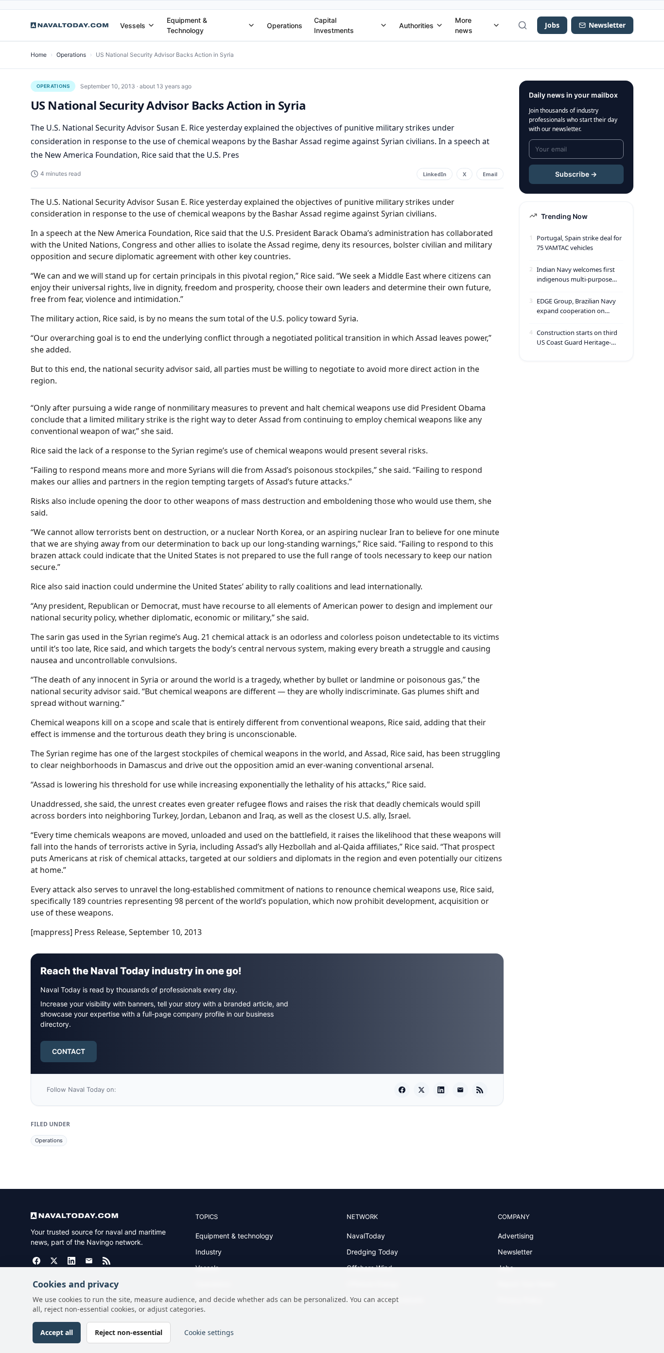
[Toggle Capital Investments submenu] (383, 25)
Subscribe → (576, 174)
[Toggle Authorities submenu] (439, 25)
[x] (421, 1090)
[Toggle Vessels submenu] (151, 25)
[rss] (480, 1090)
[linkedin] (441, 1090)
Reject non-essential (128, 1332)
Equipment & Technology (187, 25)
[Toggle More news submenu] (496, 25)
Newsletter (515, 1252)
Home (39, 54)
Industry (208, 1252)
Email (490, 174)
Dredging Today (372, 1252)
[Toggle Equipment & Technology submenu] (251, 25)
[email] (460, 1090)
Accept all (56, 1332)
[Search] (522, 25)
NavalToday (366, 1236)
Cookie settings (209, 1332)
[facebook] (402, 1090)
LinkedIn (434, 174)
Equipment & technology (234, 1236)
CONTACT (68, 1051)
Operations (284, 25)
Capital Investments (334, 25)
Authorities (416, 25)
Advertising (516, 1236)
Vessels (132, 25)
